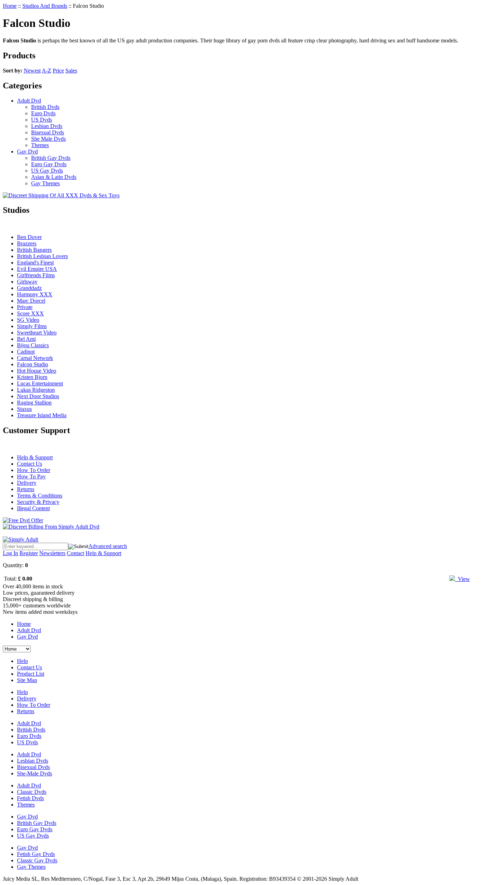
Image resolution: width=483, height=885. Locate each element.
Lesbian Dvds (46, 126)
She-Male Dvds (34, 773)
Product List (30, 674)
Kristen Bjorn (32, 377)
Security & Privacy (38, 502)
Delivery (26, 483)
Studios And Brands (44, 6)
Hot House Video (36, 371)
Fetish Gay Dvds (36, 854)
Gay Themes (45, 183)
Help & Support (35, 457)
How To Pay (31, 476)
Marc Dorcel (31, 301)
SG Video (28, 320)
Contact (75, 553)
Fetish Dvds (30, 798)
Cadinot (26, 352)
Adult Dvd (29, 101)
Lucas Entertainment (40, 383)
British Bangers (34, 250)
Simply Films (32, 326)
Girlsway (27, 282)
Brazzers (26, 243)
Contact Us (29, 464)
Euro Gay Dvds (48, 164)
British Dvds (45, 107)
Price (58, 71)
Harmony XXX (34, 294)
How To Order (33, 470)
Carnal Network (35, 358)
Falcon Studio (32, 364)
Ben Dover (29, 237)
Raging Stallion (34, 403)
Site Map (27, 680)
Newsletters (52, 553)
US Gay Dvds (47, 171)
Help (22, 661)
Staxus (24, 409)
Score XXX (30, 313)
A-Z (46, 71)
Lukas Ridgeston (36, 390)
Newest (32, 71)
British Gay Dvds (50, 158)
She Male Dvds (48, 139)
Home (10, 6)
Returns (25, 489)
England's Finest (35, 263)
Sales (71, 71)
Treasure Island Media (41, 415)
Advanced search (107, 546)
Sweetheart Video (37, 333)
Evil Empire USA (37, 269)
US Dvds (41, 120)
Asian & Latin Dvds (53, 177)
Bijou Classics (33, 345)
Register (28, 553)
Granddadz (29, 288)
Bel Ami (26, 339)
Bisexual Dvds (47, 132)
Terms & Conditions (39, 496)
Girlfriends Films (36, 275)
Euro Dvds (43, 113)
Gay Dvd (27, 152)
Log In (10, 553)
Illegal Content (33, 508)
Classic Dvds (31, 792)
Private (25, 307)
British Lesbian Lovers (42, 256)
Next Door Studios (38, 396)
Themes (40, 145)
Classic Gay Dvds (37, 860)
